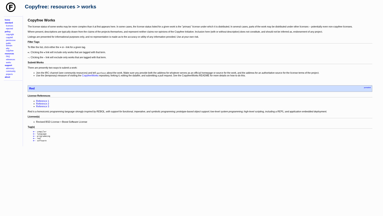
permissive (10, 40)
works (8, 62)
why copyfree (9, 49)
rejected (9, 28)
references (10, 59)
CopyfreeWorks (90, 75)
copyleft (9, 37)
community (11, 71)
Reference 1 (42, 101)
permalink (367, 87)
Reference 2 (42, 103)
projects (9, 74)
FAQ (8, 56)
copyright (10, 34)
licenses (9, 26)
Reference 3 (42, 106)
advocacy (10, 68)
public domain (9, 44)
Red (32, 88)
